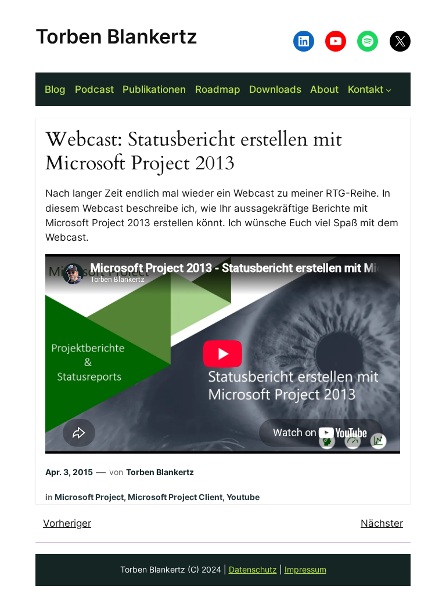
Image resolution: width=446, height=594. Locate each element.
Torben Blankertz (116, 36)
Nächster (382, 523)
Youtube (243, 497)
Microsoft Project (89, 497)
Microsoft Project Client (175, 497)
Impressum (305, 569)
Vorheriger (67, 523)
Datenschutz (253, 569)
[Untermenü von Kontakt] (388, 89)
